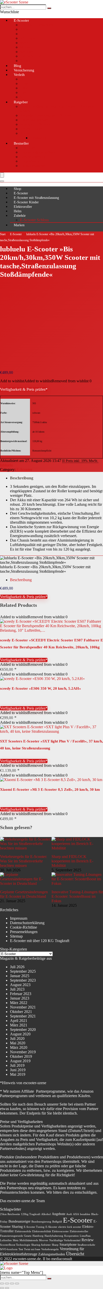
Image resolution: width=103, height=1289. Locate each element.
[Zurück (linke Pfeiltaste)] (2, 1288)
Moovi (25, 47)
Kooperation (71, 1235)
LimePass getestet (34, 120)
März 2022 (18, 1003)
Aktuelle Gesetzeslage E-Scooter (46, 115)
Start (3, 234)
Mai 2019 (17, 1074)
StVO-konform (9, 1249)
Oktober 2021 (21, 1011)
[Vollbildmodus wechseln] (7, 1283)
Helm (18, 211)
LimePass (85, 1235)
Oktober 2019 (21, 1056)
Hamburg (38, 1235)
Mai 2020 (17, 1043)
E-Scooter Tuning (34, 1227)
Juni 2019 (18, 1070)
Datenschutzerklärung (27, 923)
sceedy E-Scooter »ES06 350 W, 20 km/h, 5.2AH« (40, 688)
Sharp (55, 1244)
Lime (24, 88)
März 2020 (18, 1047)
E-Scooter (21, 20)
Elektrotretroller (79, 1231)
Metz (24, 43)
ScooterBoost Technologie (15, 1244)
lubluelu (6, 465)
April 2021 (18, 1020)
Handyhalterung (33, 157)
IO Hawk (27, 38)
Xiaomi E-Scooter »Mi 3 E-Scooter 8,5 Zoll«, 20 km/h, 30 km (50, 789)
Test (20, 1249)
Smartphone (68, 1244)
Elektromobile (23, 1231)
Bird (23, 79)
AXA (76, 1214)
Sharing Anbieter (41, 1244)
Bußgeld (57, 1221)
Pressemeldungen (24, 932)
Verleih (19, 75)
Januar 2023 (19, 998)
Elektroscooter (60, 1231)
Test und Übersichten (37, 25)
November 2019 (23, 1052)
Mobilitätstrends (29, 1240)
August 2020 (20, 1034)
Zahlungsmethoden (51, 1254)
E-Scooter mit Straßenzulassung (36, 198)
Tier (23, 92)
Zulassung (38, 138)
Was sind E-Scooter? (36, 124)
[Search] (2, 181)
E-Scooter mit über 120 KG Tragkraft (39, 941)
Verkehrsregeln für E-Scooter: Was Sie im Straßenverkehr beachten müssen (23, 861)
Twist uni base (32, 1249)
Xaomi (25, 60)
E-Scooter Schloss (34, 220)
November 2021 (23, 1007)
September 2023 (23, 980)
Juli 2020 (17, 1038)
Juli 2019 (17, 1065)
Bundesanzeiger (19, 1221)
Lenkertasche (30, 161)
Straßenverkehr (86, 1244)
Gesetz (28, 1235)
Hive (24, 83)
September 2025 (23, 971)
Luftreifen (6, 1240)
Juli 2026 (17, 967)
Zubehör (20, 216)
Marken (19, 225)
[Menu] (2, 175)
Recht (24, 133)
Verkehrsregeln (50, 1249)
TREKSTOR (30, 56)
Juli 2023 (17, 989)
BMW (25, 29)
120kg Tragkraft (30, 1214)
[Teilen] (12, 1283)
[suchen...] (49, 8)
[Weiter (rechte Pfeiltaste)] (7, 1288)
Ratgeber (21, 102)
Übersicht (75, 1253)
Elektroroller (23, 207)
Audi (69, 1214)
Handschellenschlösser (38, 152)
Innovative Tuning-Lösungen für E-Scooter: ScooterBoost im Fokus (77, 896)
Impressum (18, 918)
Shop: (18, 189)
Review (88, 1240)
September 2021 (23, 1016)
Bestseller (21, 143)
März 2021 (18, 1025)
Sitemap (16, 936)
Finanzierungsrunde (11, 1235)
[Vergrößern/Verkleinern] (2, 1283)
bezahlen (85, 1214)
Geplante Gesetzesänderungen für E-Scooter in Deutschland (24, 894)
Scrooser (27, 52)
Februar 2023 (20, 994)
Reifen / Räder (31, 129)
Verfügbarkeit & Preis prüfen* (24, 389)
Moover (43, 1240)
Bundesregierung (41, 1221)
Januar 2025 (19, 976)
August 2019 (20, 1061)
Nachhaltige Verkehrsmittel (64, 1240)
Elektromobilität (41, 1231)
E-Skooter (51, 1227)
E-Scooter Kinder (26, 202)
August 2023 (20, 985)
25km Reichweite (10, 1214)
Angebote (58, 1214)
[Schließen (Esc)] (17, 1283)
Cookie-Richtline (23, 927)
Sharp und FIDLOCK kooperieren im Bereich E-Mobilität (72, 861)
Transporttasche (32, 166)
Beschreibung (21, 478)
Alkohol (46, 1214)
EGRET (26, 34)
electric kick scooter (69, 1227)
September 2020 (23, 1029)
